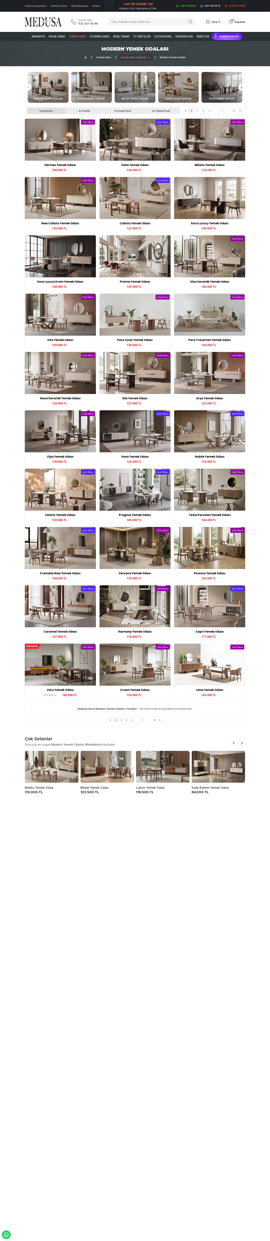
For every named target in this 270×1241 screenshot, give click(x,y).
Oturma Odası (99, 36)
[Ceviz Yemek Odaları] (178, 87)
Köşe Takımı (121, 36)
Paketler (203, 36)
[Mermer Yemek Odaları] (48, 87)
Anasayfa (38, 36)
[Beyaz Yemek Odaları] (135, 87)
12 (234, 110)
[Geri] (185, 111)
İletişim (96, 6)
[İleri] (240, 111)
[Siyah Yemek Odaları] (221, 87)
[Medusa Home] (85, 57)
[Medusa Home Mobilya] (43, 22)
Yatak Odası (56, 36)
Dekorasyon (184, 36)
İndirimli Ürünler (59, 6)
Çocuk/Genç (163, 36)
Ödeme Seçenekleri (36, 6)
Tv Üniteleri (142, 36)
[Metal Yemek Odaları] (91, 87)
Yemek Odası (77, 36)
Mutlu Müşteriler (80, 6)
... (216, 110)
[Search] (190, 22)
